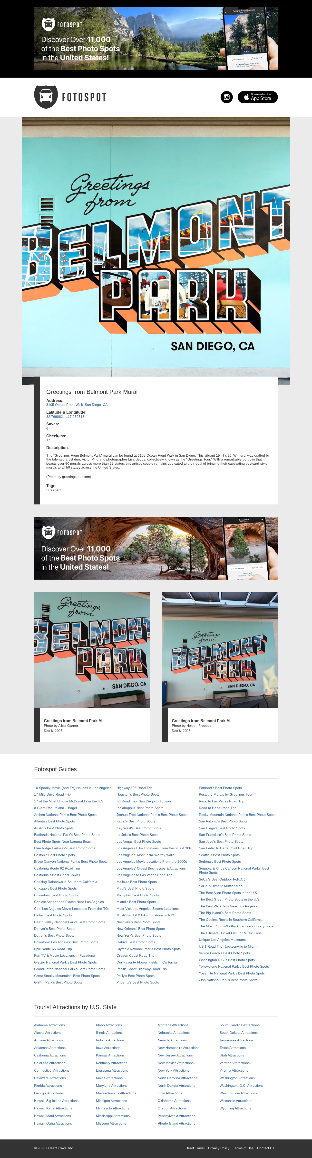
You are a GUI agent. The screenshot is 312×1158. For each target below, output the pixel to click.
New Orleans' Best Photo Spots (141, 929)
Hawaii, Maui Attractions (52, 1116)
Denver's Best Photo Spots (54, 929)
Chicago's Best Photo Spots (55, 888)
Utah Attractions (232, 1055)
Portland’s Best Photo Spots (220, 788)
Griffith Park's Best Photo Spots (58, 982)
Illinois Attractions (109, 1033)
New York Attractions (173, 1070)
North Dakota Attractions (176, 1085)
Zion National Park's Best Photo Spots (228, 980)
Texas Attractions (233, 1048)
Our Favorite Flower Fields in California (147, 962)
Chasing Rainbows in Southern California (65, 882)
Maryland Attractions (111, 1085)
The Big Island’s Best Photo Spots (225, 913)
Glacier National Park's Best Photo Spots (65, 962)
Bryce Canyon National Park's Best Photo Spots (70, 861)
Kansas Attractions (110, 1055)
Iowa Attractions (108, 1048)
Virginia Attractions (234, 1070)
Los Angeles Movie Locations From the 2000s (152, 861)
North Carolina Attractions (177, 1078)
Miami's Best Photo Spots (136, 902)
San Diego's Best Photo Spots (222, 828)
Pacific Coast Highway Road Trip (142, 969)
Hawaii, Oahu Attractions (53, 1123)
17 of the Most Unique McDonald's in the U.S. (69, 801)
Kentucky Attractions (111, 1063)
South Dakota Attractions (239, 1033)
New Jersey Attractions (175, 1055)
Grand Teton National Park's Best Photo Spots (69, 969)
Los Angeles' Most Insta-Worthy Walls (145, 855)
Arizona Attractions (48, 1040)
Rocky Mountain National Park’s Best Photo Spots (237, 815)
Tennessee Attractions (237, 1040)
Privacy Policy (218, 1148)
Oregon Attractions (172, 1108)
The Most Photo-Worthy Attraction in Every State (236, 926)
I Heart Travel (194, 1148)
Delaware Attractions (50, 1078)
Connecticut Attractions (51, 1070)
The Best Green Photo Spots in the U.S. (229, 899)
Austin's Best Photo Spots (54, 828)
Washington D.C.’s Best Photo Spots (227, 960)
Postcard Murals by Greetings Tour (226, 794)
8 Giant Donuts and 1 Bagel (55, 808)
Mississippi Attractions (113, 1116)
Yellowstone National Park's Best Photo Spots (234, 966)
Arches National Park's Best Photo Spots (65, 815)
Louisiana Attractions (112, 1070)
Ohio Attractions (170, 1093)
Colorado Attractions (49, 1063)
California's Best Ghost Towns (57, 875)
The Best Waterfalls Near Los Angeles (228, 906)
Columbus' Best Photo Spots (56, 895)
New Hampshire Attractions (178, 1048)
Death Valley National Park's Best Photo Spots (69, 922)
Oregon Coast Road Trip (135, 955)
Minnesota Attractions (112, 1108)
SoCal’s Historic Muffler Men (221, 886)
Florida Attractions (48, 1085)
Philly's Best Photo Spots (136, 976)
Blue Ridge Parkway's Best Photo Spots (64, 848)
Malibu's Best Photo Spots (137, 882)
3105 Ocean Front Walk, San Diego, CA (76, 405)
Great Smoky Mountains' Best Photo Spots (67, 976)
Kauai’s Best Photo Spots (136, 821)
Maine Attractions (109, 1078)
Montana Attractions (173, 1025)
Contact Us (265, 1148)
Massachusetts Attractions (116, 1093)
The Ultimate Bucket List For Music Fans (230, 933)
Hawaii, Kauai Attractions (53, 1108)
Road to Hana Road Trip (217, 808)
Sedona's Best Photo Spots (220, 861)
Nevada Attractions (172, 1040)
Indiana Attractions (110, 1040)
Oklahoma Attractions (174, 1101)
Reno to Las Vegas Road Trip (221, 801)
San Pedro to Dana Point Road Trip (226, 848)
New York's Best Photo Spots (139, 935)
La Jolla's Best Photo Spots (137, 835)
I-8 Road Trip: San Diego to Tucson (144, 801)
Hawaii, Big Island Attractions (56, 1101)
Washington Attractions (237, 1078)
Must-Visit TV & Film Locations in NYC (146, 915)
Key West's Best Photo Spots (139, 828)
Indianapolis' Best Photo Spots (140, 808)
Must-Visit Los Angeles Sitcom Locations (148, 909)
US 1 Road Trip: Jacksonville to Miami (228, 946)
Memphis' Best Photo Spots (138, 895)
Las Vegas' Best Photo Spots (139, 841)
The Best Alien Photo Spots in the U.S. (228, 893)
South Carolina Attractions (240, 1025)
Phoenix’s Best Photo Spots (138, 982)
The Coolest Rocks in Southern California (231, 920)
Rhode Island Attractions (176, 1123)
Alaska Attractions (47, 1033)
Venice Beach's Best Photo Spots (224, 953)
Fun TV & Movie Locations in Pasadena (64, 955)
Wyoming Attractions (235, 1108)
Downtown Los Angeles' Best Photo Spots (66, 942)
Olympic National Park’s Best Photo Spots (149, 949)
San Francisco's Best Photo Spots (225, 835)
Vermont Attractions (235, 1063)
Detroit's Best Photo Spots (54, 935)
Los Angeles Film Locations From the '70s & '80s (154, 848)
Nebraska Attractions (174, 1033)
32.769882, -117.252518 (65, 417)
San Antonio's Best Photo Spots (223, 821)
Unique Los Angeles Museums (222, 940)
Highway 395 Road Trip (135, 788)
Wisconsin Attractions (236, 1101)
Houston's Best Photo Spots (138, 794)
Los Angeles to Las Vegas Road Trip (144, 875)
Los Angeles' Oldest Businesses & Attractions (151, 868)
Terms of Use (243, 1148)
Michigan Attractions (111, 1101)
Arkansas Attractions (50, 1048)
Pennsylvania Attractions (176, 1116)
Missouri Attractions (111, 1123)
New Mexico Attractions (176, 1063)
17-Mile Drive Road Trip (52, 794)
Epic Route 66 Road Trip (53, 949)
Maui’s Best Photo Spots (135, 888)
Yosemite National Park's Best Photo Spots (232, 973)
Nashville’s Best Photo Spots (138, 922)
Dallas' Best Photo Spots (53, 915)
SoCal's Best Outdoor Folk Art (222, 879)
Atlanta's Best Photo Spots (54, 821)
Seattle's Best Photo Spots (219, 855)
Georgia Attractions (49, 1093)
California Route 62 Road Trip (57, 868)
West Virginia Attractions (238, 1093)
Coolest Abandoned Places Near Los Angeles (69, 902)
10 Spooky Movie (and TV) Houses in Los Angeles (72, 788)
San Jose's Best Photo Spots (221, 841)
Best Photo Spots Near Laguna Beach (63, 841)
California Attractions (50, 1055)
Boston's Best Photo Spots (54, 855)
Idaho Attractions (109, 1025)
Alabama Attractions (49, 1025)
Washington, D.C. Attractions (241, 1085)
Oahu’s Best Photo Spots (136, 942)
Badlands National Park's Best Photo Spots (67, 835)
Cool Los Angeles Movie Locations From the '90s (71, 909)
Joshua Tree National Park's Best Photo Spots (152, 815)
